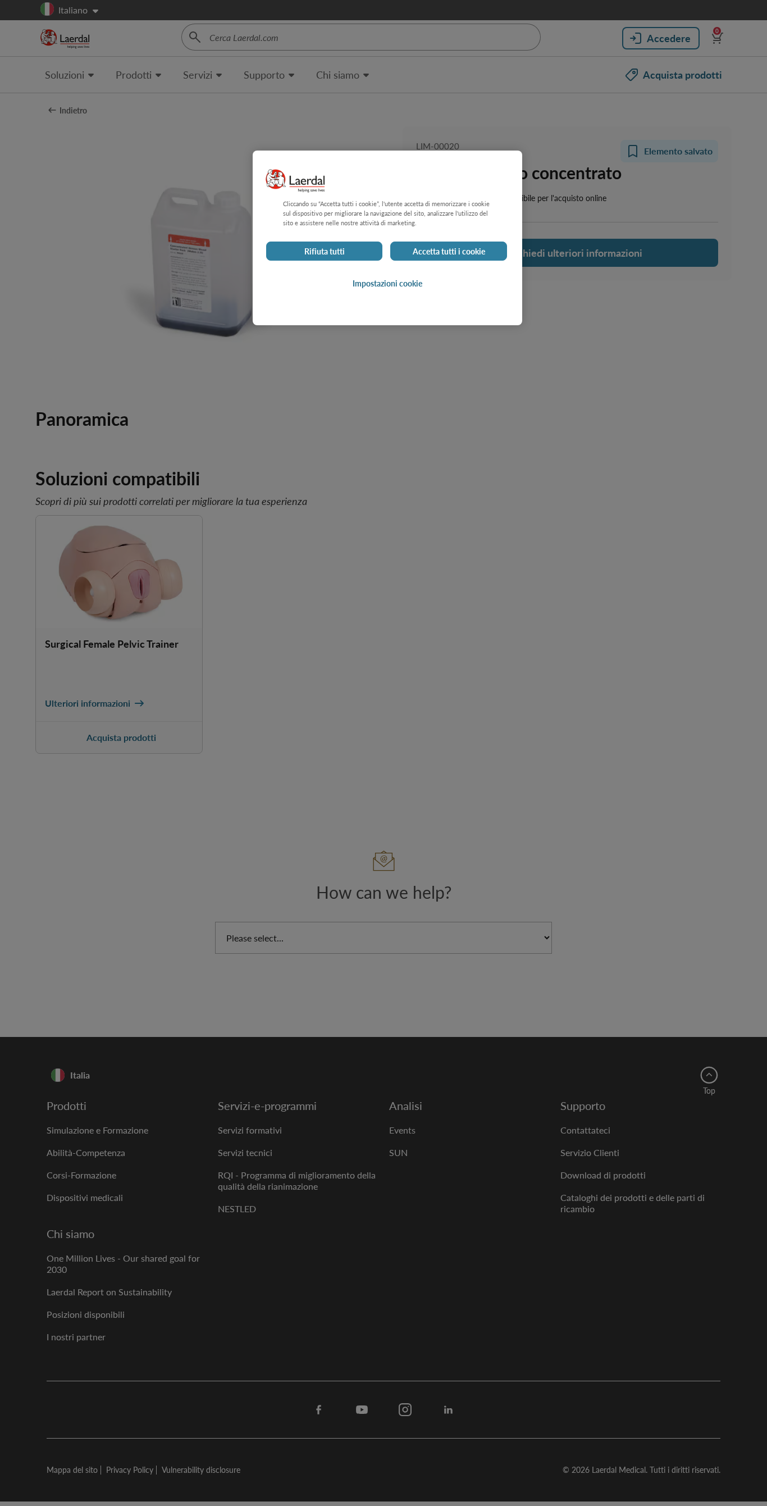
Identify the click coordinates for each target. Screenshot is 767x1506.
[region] (387, 238)
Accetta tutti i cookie (449, 251)
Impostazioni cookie (387, 283)
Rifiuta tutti (324, 251)
